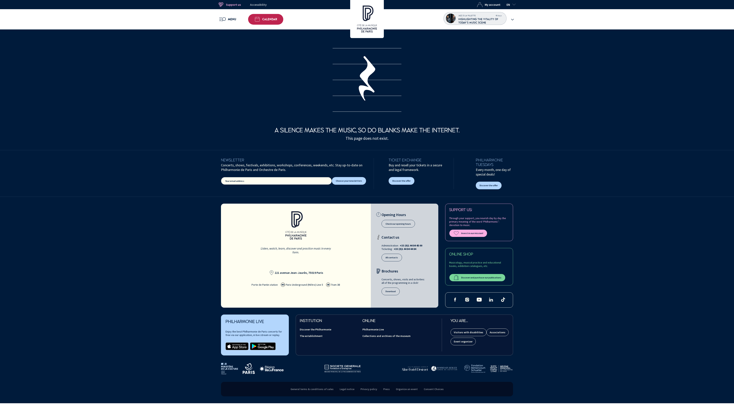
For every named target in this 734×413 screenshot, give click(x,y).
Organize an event (407, 389)
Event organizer (463, 341)
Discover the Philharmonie (315, 329)
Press (386, 389)
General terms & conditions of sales (312, 389)
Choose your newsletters (349, 180)
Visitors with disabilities (468, 332)
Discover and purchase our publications (481, 277)
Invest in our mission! (472, 233)
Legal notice (347, 389)
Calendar (269, 19)
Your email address (234, 181)
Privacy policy (369, 389)
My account (492, 5)
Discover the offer (401, 180)
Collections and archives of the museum (386, 336)
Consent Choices (434, 389)
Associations (497, 332)
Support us (233, 5)
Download (391, 291)
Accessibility (258, 5)
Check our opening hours (398, 223)
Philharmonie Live (373, 329)
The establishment (311, 336)
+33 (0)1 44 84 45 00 (411, 245)
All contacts (392, 257)
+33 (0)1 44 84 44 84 (405, 249)
